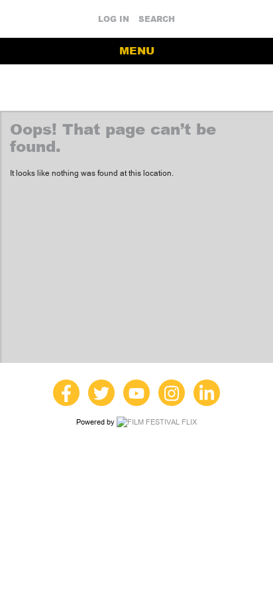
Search (156, 19)
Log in (113, 19)
